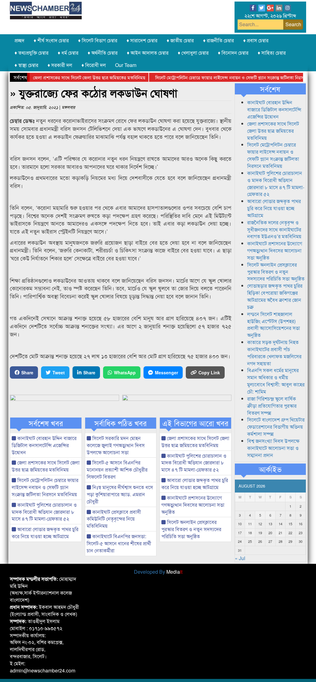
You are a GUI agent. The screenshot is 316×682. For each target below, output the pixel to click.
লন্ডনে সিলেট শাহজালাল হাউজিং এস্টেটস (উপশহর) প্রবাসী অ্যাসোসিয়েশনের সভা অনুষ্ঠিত (273, 324)
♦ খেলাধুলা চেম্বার (193, 52)
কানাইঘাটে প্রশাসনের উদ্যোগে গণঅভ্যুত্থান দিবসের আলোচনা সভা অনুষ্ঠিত (192, 504)
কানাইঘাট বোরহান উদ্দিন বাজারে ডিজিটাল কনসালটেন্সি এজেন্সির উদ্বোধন (44, 445)
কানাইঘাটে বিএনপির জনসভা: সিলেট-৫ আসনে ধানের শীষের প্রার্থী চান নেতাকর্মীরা (119, 543)
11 (250, 523)
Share (27, 372)
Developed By (158, 571)
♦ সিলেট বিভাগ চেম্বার (97, 40)
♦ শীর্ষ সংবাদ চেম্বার (51, 40)
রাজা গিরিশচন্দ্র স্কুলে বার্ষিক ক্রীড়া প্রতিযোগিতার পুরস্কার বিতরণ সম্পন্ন (272, 405)
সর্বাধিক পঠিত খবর (120, 423)
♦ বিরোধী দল (93, 65)
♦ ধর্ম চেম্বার (68, 52)
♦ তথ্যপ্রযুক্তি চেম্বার (31, 52)
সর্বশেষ (270, 89)
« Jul (240, 558)
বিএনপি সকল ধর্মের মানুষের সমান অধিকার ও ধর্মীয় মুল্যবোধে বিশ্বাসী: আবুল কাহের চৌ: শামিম (276, 381)
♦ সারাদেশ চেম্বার (142, 40)
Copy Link (209, 372)
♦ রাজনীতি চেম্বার (218, 40)
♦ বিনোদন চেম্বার (233, 52)
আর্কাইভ (270, 469)
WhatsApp (125, 372)
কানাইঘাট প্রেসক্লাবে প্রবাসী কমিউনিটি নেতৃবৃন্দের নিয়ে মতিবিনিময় (114, 519)
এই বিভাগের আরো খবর (195, 423)
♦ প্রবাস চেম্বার (255, 40)
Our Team (125, 65)
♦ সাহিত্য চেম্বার (272, 52)
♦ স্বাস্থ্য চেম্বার (26, 65)
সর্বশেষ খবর (46, 423)
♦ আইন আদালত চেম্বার (147, 52)
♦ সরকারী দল (60, 65)
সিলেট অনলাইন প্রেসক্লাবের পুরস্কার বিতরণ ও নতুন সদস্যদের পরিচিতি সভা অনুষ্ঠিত (191, 529)
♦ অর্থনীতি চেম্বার (103, 52)
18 (250, 532)
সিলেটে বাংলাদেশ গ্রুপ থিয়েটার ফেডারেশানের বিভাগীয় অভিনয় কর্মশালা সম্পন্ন (276, 426)
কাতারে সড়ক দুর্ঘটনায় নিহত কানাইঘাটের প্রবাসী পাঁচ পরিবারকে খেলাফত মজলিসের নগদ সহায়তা (274, 353)
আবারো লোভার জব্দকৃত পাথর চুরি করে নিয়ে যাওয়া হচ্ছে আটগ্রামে (45, 533)
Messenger (166, 372)
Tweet (58, 372)
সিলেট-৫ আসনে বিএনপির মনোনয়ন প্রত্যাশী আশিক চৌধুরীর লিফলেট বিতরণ (117, 469)
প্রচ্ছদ (19, 40)
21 (280, 532)
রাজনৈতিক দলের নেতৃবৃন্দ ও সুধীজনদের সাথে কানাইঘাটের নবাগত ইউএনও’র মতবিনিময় (274, 229)
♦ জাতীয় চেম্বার (180, 40)
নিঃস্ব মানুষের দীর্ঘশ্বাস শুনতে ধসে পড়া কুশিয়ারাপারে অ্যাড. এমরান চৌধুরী (120, 494)
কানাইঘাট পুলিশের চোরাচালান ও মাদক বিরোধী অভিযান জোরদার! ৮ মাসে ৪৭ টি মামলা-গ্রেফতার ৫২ (44, 511)
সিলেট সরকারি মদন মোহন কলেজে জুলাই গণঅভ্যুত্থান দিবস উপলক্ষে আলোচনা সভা (116, 445)
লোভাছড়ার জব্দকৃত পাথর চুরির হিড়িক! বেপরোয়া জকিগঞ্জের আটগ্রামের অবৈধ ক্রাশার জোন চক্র (274, 296)
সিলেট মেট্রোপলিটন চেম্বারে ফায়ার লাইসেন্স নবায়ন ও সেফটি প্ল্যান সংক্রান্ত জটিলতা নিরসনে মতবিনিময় (45, 487)
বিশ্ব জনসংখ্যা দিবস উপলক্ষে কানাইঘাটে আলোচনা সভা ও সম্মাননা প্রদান (273, 448)
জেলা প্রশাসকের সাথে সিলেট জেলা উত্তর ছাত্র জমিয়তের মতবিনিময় (79, 77)
